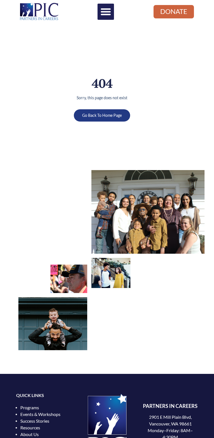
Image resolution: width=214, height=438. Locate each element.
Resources (30, 427)
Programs (29, 407)
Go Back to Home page (102, 115)
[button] (106, 12)
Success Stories (34, 421)
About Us (29, 434)
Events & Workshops (40, 414)
